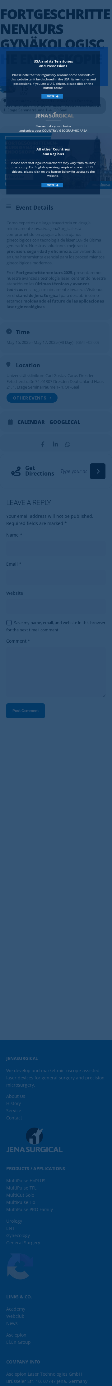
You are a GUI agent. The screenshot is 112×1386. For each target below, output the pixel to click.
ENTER (51, 96)
